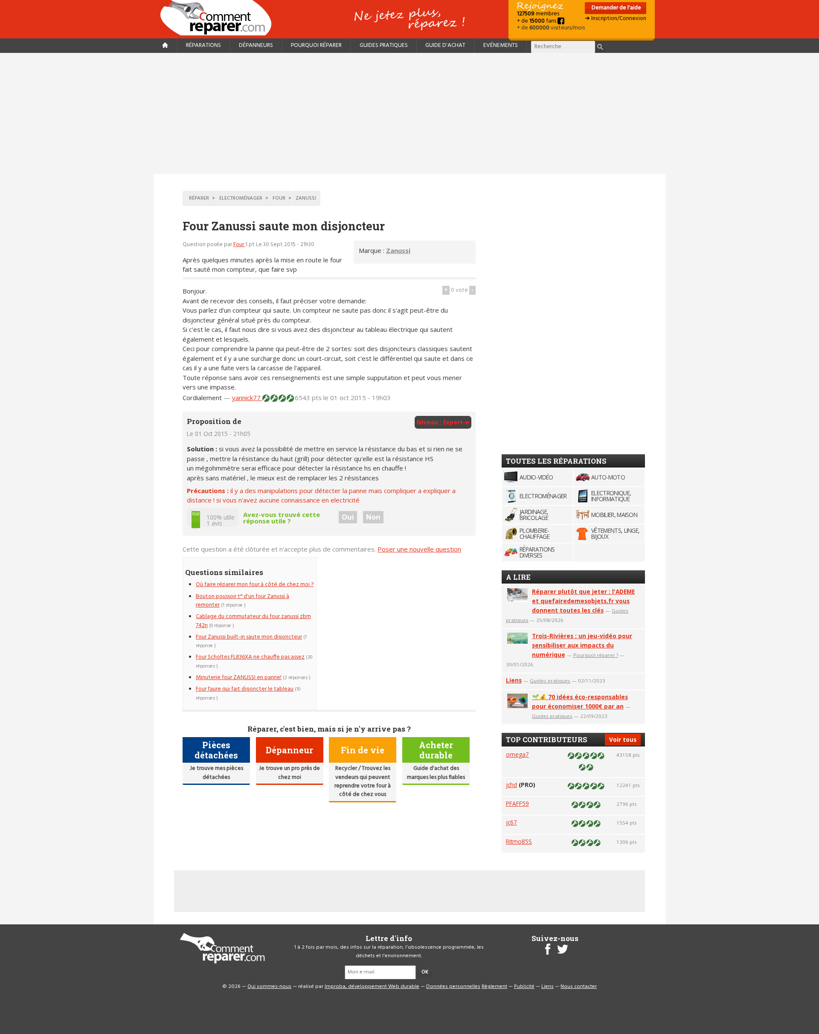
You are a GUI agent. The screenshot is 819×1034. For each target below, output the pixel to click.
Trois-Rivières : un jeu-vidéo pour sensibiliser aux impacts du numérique (582, 645)
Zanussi (398, 250)
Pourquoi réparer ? (595, 655)
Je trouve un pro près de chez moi (289, 772)
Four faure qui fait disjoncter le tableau (244, 689)
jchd (511, 785)
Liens (514, 680)
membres (538, 13)
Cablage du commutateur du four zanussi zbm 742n (253, 621)
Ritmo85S (519, 841)
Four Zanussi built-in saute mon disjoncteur (249, 637)
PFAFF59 (517, 803)
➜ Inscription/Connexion (615, 18)
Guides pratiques (384, 45)
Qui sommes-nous (269, 986)
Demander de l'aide (615, 7)
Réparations (203, 45)
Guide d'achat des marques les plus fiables (436, 772)
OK (424, 972)
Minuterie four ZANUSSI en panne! (239, 677)
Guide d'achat (445, 45)
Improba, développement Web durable (372, 986)
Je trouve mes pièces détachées (216, 772)
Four (239, 244)
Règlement (494, 986)
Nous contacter (579, 986)
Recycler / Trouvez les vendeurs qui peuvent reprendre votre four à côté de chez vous (362, 781)
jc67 (511, 822)
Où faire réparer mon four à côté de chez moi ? (255, 584)
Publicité (524, 986)
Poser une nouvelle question (419, 549)
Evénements (500, 45)
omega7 (517, 754)
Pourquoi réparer (316, 45)
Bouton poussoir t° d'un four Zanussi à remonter (242, 601)
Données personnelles (453, 986)
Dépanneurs (256, 45)
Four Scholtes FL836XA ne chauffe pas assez (250, 657)
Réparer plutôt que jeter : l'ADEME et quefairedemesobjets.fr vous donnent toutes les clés (583, 600)
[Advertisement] (409, 113)
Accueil (219, 17)
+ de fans (537, 21)
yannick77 (247, 397)
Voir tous (622, 739)
